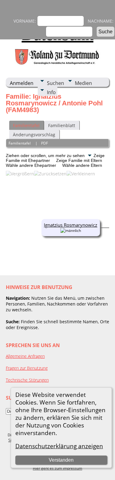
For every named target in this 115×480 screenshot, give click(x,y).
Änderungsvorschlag (34, 134)
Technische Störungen (27, 380)
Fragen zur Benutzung (27, 368)
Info (51, 92)
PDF (44, 143)
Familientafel (26, 125)
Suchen (55, 83)
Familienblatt (61, 125)
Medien (83, 83)
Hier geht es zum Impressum (57, 468)
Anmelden (21, 83)
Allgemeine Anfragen (25, 356)
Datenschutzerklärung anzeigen (59, 446)
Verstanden (61, 460)
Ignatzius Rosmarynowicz (70, 225)
